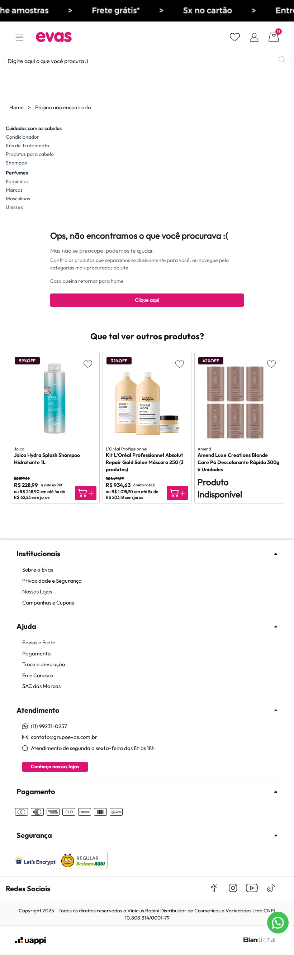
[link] (150, 570)
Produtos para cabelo (30, 154)
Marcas (14, 190)
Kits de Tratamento (27, 145)
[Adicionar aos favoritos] (88, 364)
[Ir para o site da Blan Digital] (259, 941)
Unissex (14, 207)
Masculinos (18, 198)
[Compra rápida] (85, 493)
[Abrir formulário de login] (254, 37)
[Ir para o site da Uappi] (30, 941)
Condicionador (22, 137)
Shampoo (16, 162)
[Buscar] (282, 60)
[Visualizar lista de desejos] (235, 37)
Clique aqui (147, 300)
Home (16, 107)
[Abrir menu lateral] (19, 37)
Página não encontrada (63, 107)
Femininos (17, 181)
